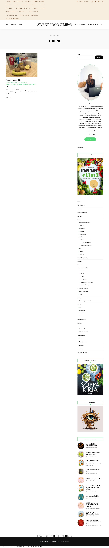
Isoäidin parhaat (11, 11)
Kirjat (80, 338)
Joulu (80, 316)
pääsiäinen (82, 310)
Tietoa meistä (33, 11)
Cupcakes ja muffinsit (86, 282)
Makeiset (41, 5)
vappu (81, 307)
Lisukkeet (81, 237)
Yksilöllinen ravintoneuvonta (75, 24)
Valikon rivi (86, 134)
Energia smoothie (13, 80)
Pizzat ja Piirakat (83, 291)
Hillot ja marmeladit (86, 245)
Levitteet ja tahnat (86, 243)
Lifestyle (22, 11)
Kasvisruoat (82, 234)
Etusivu (79, 202)
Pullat (82, 273)
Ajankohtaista (93, 24)
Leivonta (9, 8)
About (21, 24)
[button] (105, 2)
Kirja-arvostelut (83, 332)
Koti (7, 24)
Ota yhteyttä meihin (12, 18)
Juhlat (43, 8)
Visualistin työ (81, 205)
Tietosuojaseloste (12, 15)
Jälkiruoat (81, 254)
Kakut (82, 271)
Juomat (34, 8)
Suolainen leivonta (22, 8)
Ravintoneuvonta (82, 212)
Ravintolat (82, 329)
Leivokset (83, 279)
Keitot (80, 248)
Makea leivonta (83, 268)
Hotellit (81, 326)
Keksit (82, 276)
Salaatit (81, 251)
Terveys (79, 209)
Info (102, 24)
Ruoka (16, 5)
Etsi (78, 54)
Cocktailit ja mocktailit (85, 301)
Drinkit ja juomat (11, 84)
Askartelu (34, 15)
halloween (82, 313)
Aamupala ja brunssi (19, 82)
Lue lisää (90, 139)
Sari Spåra (80, 147)
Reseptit (14, 24)
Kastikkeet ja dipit (85, 240)
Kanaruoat (82, 228)
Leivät (80, 294)
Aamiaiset (9, 82)
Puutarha (9, 5)
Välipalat (33, 84)
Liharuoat (81, 225)
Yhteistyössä (24, 15)
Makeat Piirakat (85, 285)
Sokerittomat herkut (29, 5)
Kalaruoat (81, 231)
